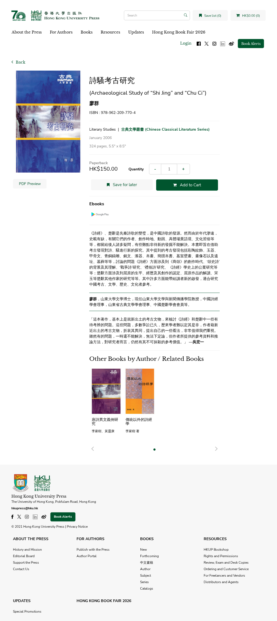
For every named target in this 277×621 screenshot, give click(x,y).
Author (145, 569)
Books (87, 32)
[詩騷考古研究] (48, 122)
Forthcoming (149, 556)
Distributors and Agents (221, 582)
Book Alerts (250, 44)
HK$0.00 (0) (250, 16)
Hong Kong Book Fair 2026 (178, 32)
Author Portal (87, 556)
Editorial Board (24, 556)
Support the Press (26, 562)
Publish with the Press (93, 549)
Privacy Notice (77, 526)
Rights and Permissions (221, 556)
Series (144, 582)
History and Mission (27, 549)
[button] (92, 448)
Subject (145, 575)
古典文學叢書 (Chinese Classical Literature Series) (165, 129)
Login (186, 43)
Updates (136, 32)
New (143, 549)
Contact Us (21, 569)
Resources (110, 32)
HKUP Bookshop (216, 549)
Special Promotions (27, 611)
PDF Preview (30, 183)
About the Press (27, 32)
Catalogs (146, 588)
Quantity (136, 169)
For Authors (61, 32)
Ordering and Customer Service (226, 569)
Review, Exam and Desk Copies (226, 562)
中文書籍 (146, 562)
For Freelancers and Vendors (224, 575)
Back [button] (20, 62)
